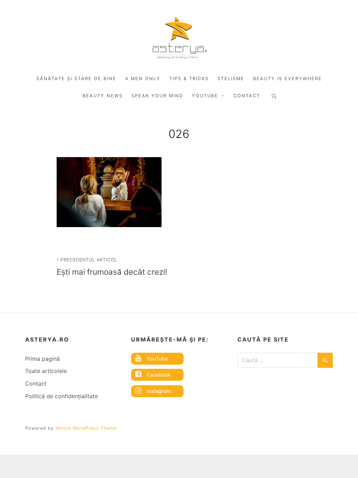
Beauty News (103, 95)
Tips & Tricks (189, 78)
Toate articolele (46, 370)
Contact (247, 95)
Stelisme (230, 78)
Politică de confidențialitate (61, 396)
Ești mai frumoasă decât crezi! (112, 266)
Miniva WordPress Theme (86, 428)
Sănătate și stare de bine (76, 78)
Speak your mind (157, 95)
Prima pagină (42, 358)
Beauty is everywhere (287, 78)
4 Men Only (142, 78)
